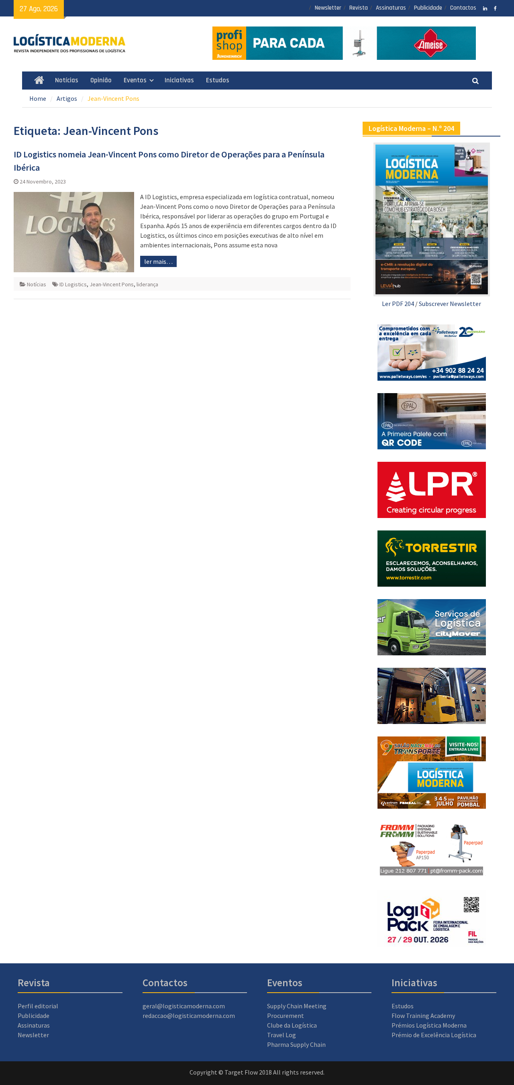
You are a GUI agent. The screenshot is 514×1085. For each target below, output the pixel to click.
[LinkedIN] (485, 7)
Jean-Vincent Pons (112, 284)
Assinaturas (391, 8)
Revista (358, 8)
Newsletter (328, 8)
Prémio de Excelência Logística (434, 1035)
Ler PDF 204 (398, 304)
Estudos (217, 80)
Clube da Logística (292, 1025)
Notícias (66, 80)
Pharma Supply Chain (296, 1044)
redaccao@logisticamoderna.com (189, 1016)
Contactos (463, 8)
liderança (147, 284)
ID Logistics (73, 284)
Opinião (101, 80)
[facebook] (495, 7)
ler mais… (158, 261)
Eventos (135, 80)
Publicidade (428, 8)
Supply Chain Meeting (296, 1006)
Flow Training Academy (423, 1016)
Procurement (285, 1016)
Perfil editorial (38, 1006)
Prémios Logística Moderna (429, 1025)
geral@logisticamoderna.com (184, 1006)
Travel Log (281, 1035)
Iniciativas (179, 80)
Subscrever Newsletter (450, 304)
